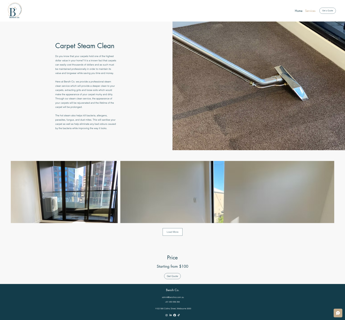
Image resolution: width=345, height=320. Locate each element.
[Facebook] (174, 315)
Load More (172, 231)
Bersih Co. (172, 290)
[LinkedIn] (170, 315)
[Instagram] (166, 315)
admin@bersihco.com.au (173, 297)
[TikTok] (178, 315)
